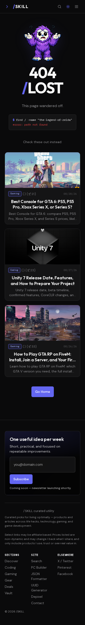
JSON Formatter (39, 576)
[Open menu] (76, 6)
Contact (37, 603)
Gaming (11, 574)
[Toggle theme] (68, 6)
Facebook (65, 574)
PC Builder (39, 567)
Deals (9, 586)
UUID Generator (39, 587)
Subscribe (21, 479)
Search (36, 561)
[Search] (59, 6)
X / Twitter (65, 561)
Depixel (36, 596)
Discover (11, 561)
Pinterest (65, 567)
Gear (8, 580)
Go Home (42, 391)
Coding (10, 567)
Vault (9, 593)
